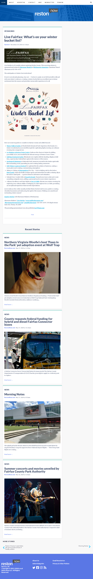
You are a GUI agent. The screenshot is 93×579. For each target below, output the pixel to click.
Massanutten (23, 170)
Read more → (8, 304)
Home (3, 2)
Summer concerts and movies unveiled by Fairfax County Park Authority (31, 470)
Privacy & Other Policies (61, 563)
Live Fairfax (21, 200)
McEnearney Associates (41, 67)
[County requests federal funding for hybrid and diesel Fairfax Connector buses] (32, 350)
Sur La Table (35, 181)
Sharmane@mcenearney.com (14, 202)
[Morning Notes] (32, 422)
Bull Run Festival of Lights (15, 157)
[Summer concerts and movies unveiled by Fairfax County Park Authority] (32, 501)
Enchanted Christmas (14, 161)
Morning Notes (14, 394)
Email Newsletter (59, 560)
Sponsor (7, 44)
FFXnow (60, 2)
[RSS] (45, 567)
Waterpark (10, 172)
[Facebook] (37, 567)
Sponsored (9, 31)
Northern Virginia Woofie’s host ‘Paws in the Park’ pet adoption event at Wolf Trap (32, 243)
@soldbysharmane (30, 202)
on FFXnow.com (39, 208)
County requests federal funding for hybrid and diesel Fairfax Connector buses (28, 321)
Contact (31, 2)
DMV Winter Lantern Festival (16, 166)
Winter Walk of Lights (14, 146)
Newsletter (49, 2)
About (11, 2)
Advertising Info (38, 563)
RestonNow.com (9, 248)
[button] (91, 2)
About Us (36, 560)
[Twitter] (34, 567)
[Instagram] (41, 567)
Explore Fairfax (9, 197)
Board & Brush (30, 177)
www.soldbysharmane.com (34, 200)
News (6, 238)
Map (40, 2)
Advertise (21, 2)
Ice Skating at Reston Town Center (18, 152)
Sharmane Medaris (26, 67)
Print (32, 214)
